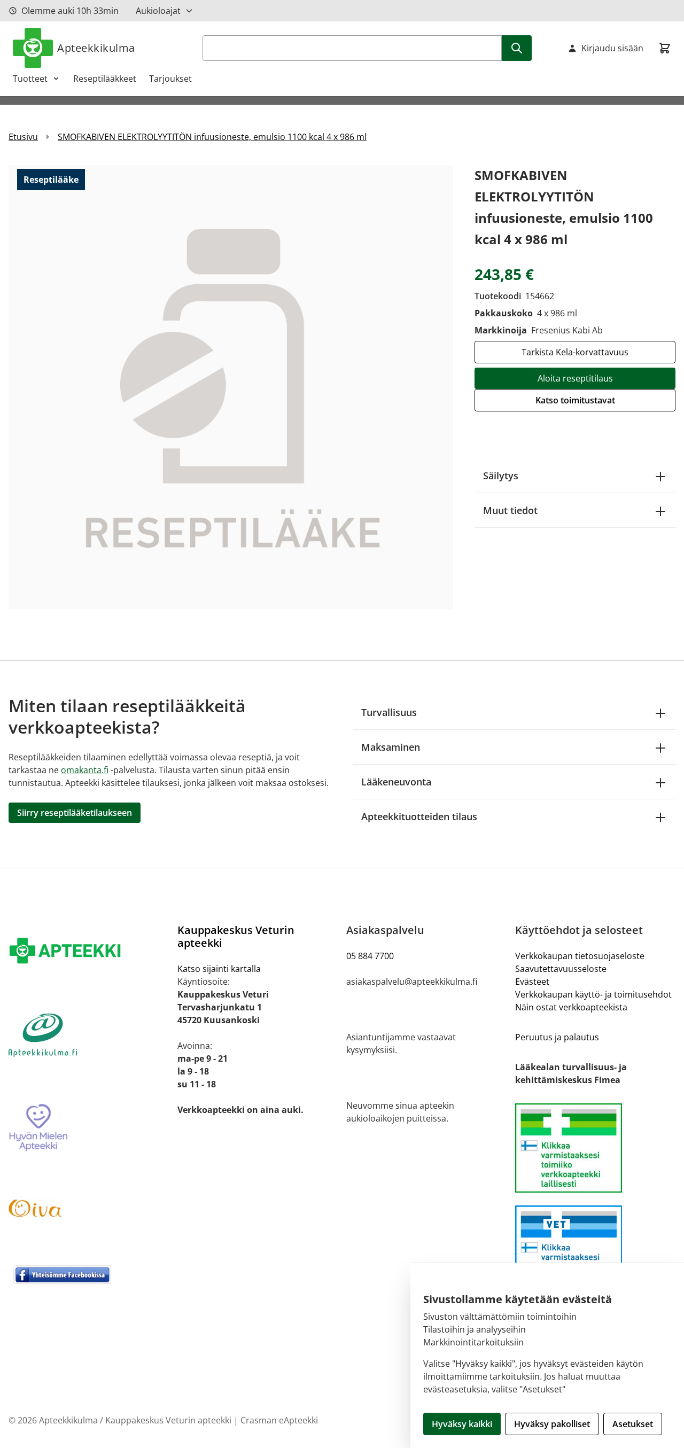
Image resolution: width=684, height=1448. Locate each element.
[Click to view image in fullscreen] (231, 387)
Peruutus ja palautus (557, 1037)
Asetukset (632, 1424)
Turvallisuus (389, 712)
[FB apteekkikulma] (89, 1274)
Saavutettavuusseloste (561, 969)
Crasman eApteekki (279, 1420)
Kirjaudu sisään (612, 48)
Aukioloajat (158, 11)
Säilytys (500, 475)
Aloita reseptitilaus (575, 378)
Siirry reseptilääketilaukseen (74, 813)
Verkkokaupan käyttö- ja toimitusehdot (593, 994)
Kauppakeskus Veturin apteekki (235, 936)
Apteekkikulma (96, 48)
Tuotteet (30, 78)
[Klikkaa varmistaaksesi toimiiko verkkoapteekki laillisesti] (595, 1250)
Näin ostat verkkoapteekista (571, 1007)
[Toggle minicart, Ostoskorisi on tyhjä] (664, 48)
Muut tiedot (510, 510)
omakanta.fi (84, 770)
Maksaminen (390, 747)
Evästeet (532, 981)
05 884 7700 (370, 956)
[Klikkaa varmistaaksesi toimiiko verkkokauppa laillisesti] (595, 1148)
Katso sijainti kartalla (219, 969)
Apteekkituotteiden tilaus (419, 816)
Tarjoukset (170, 78)
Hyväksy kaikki (462, 1424)
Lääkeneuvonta (396, 781)
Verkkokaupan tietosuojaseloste (579, 956)
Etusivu (23, 137)
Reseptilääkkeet (104, 78)
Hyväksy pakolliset (552, 1424)
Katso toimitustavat (575, 400)
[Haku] (517, 48)
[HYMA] (89, 1128)
